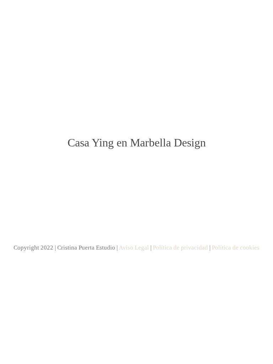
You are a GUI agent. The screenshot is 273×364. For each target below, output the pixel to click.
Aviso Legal (134, 247)
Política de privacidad (180, 247)
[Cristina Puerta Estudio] (136, 50)
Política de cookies (235, 247)
